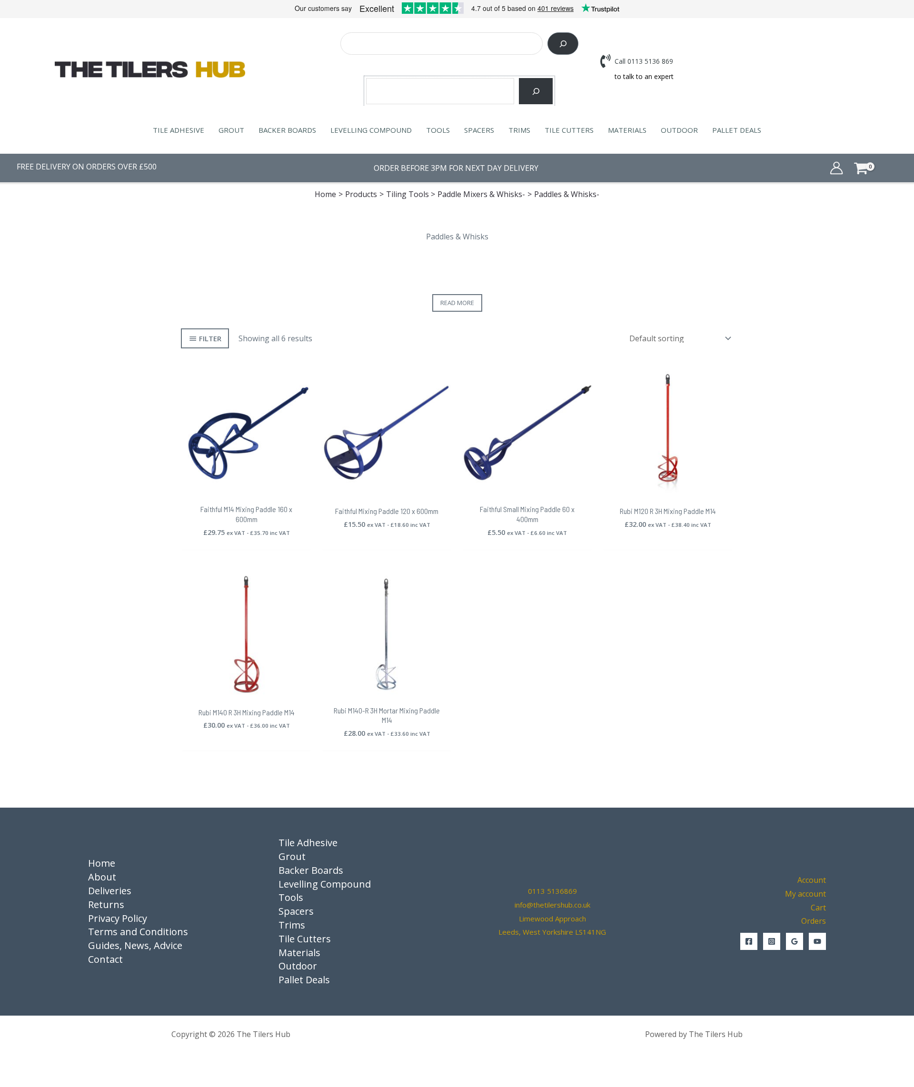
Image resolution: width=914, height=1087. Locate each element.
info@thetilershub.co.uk (552, 904)
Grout (231, 130)
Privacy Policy (117, 918)
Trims (519, 130)
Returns (106, 904)
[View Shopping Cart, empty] (875, 168)
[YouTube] (817, 941)
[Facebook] (748, 941)
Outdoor (679, 130)
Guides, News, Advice (135, 945)
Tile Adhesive (178, 130)
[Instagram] (771, 941)
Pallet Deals (736, 130)
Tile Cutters (569, 130)
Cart (818, 907)
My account (805, 894)
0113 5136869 (552, 891)
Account (811, 880)
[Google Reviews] (794, 941)
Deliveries (109, 890)
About (102, 876)
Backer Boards (287, 130)
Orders (813, 921)
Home (101, 863)
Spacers (479, 130)
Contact (105, 959)
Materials (627, 130)
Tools (438, 130)
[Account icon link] (836, 168)
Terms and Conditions (138, 931)
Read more (457, 302)
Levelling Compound (371, 130)
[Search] (562, 43)
